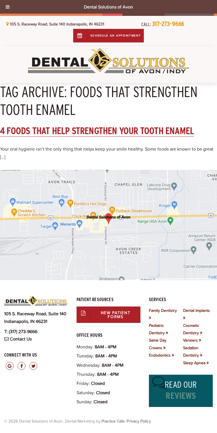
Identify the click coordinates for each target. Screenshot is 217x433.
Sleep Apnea (194, 363)
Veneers (190, 340)
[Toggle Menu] (7, 7)
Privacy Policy (139, 421)
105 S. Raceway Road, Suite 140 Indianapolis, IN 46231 (57, 24)
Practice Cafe (113, 421)
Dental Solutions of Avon (108, 6)
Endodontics (160, 355)
